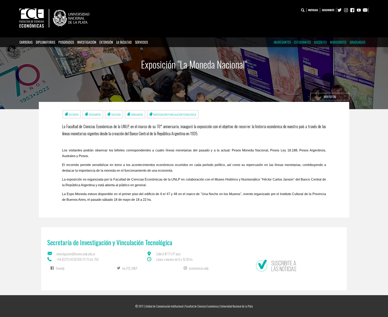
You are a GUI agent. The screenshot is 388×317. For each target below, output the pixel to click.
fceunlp (60, 268)
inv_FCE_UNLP (130, 268)
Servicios (141, 42)
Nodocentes (338, 42)
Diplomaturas (45, 42)
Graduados (357, 42)
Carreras (26, 42)
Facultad (116, 114)
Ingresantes (282, 42)
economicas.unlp (199, 268)
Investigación (86, 42)
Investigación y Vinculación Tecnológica (174, 114)
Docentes (320, 42)
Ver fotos (330, 97)
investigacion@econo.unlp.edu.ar (76, 253)
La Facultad (124, 42)
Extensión (106, 42)
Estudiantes (302, 42)
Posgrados (66, 42)
